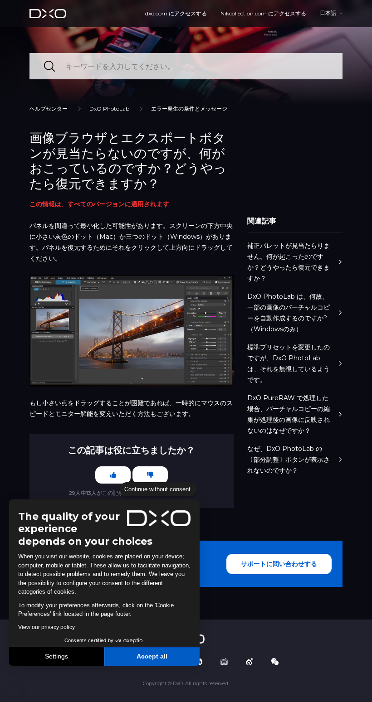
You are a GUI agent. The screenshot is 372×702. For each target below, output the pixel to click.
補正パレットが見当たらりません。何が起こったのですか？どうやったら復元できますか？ (288, 262)
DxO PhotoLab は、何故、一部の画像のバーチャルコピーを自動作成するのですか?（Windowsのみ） (288, 312)
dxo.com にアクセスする (176, 13)
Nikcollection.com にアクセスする (263, 13)
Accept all (152, 656)
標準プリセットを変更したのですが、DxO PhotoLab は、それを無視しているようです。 (288, 363)
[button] (13, 692)
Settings (56, 656)
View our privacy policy (46, 627)
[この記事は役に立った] (113, 475)
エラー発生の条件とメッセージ (189, 108)
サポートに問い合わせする (279, 564)
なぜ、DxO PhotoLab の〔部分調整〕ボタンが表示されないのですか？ (288, 459)
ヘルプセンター (48, 108)
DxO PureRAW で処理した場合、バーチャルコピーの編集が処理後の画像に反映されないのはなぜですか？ (288, 414)
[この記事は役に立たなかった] (150, 475)
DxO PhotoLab (109, 108)
